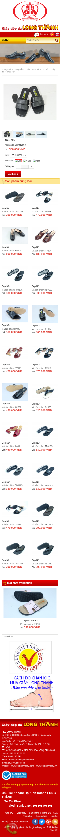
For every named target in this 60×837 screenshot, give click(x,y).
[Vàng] (27, 161)
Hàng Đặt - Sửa (50, 813)
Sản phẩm (19, 69)
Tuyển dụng (41, 816)
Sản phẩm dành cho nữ (37, 69)
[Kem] (36, 161)
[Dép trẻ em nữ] (30, 603)
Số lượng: (9, 166)
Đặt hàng (13, 174)
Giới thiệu (21, 813)
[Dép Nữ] (15, 196)
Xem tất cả (8, 637)
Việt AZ (54, 830)
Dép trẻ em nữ (30, 620)
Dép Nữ (6, 208)
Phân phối (27, 816)
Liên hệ (54, 816)
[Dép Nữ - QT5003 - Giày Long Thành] (30, 11)
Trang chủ (6, 69)
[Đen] (18, 161)
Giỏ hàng (42, 34)
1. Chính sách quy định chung (17, 784)
